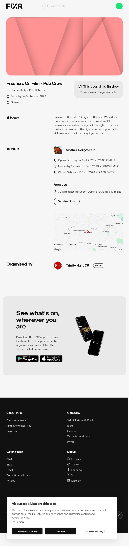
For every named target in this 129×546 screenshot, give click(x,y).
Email (9, 470)
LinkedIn (76, 480)
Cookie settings (95, 531)
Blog (70, 425)
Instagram (77, 459)
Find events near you (18, 425)
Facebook (77, 470)
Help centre (13, 431)
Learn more (18, 522)
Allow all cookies (27, 531)
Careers (72, 431)
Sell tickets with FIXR (80, 420)
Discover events (16, 420)
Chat (9, 459)
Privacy (71, 441)
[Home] (14, 6)
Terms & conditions (79, 436)
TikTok (75, 464)
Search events (58, 6)
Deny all (60, 531)
